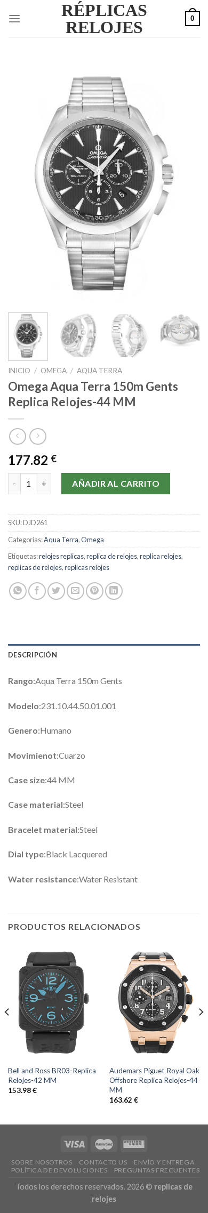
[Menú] (14, 18)
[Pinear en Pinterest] (94, 591)
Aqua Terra (99, 370)
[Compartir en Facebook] (37, 591)
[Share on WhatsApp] (18, 591)
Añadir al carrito (115, 483)
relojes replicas (61, 556)
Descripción (32, 654)
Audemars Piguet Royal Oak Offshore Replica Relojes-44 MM (154, 1080)
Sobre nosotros (42, 1162)
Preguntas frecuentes (156, 1170)
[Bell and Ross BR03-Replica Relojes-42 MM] (53, 1002)
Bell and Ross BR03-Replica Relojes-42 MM (52, 1075)
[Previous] (25, 181)
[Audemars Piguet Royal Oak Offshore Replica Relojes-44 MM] (154, 1002)
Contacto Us (103, 1162)
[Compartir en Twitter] (56, 591)
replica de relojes (111, 556)
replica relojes (160, 556)
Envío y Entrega (164, 1162)
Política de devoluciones (59, 1170)
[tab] (104, 654)
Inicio (19, 370)
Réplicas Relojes (104, 19)
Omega (54, 370)
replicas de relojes (35, 567)
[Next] (183, 181)
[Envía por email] (75, 591)
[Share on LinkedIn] (114, 591)
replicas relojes (87, 567)
